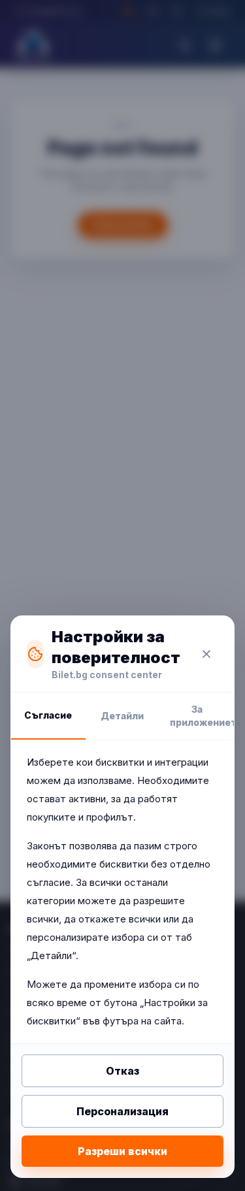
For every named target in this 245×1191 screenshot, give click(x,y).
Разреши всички (122, 1151)
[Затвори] (206, 654)
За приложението (202, 716)
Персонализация (122, 1111)
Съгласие (48, 715)
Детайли (122, 715)
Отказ (122, 1070)
